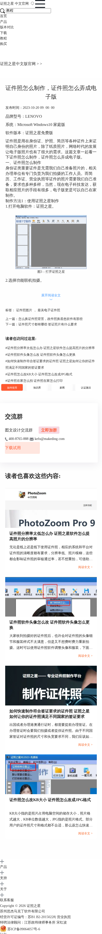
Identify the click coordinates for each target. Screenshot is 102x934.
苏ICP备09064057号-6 (23, 929)
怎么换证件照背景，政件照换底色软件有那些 (50, 319)
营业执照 (64, 917)
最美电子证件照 (49, 310)
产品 (3, 22)
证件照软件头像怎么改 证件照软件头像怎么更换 (40, 354)
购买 (3, 44)
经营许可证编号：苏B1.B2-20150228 (27, 917)
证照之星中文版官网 (18, 64)
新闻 (62, 387)
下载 (3, 33)
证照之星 (14, 3)
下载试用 (13, 448)
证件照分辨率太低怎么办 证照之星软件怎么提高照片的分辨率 (50, 348)
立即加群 (49, 430)
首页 (3, 16)
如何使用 (12, 387)
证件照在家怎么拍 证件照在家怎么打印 (34, 381)
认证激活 (86, 387)
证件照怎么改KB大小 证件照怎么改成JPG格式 (38, 374)
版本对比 (7, 27)
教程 (3, 38)
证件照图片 (24, 310)
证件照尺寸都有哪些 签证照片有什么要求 (47, 324)
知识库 (37, 387)
